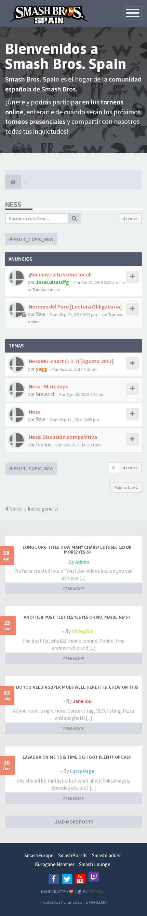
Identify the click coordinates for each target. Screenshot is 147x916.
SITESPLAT (96, 891)
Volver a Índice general (33, 508)
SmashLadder (106, 855)
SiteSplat (82, 631)
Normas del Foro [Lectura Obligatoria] (75, 306)
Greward (45, 394)
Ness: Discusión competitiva (62, 436)
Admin (82, 562)
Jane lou (82, 701)
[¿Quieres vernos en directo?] (94, 877)
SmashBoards (73, 855)
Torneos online (46, 289)
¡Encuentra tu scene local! (60, 274)
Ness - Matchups (48, 386)
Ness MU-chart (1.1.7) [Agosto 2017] (70, 361)
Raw (40, 314)
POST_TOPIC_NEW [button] (33, 239)
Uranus (43, 444)
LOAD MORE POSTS (73, 822)
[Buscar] (74, 218)
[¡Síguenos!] (67, 879)
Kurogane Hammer (55, 864)
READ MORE (73, 588)
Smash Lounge (94, 864)
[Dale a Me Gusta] (54, 879)
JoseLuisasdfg (52, 282)
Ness (13, 205)
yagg (41, 369)
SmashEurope (39, 855)
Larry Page (82, 771)
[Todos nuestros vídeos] (80, 879)
